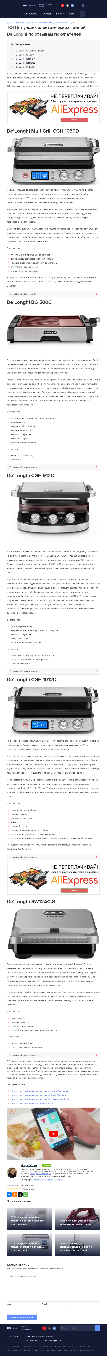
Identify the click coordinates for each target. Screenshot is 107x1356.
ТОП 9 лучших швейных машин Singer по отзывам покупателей (27, 1221)
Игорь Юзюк (29, 1165)
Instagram (58, 1179)
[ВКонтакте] (9, 1194)
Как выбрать (31, 13)
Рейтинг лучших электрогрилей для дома (32, 1103)
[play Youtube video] (53, 1134)
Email (45, 1304)
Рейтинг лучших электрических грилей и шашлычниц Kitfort (40, 1099)
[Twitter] (20, 1194)
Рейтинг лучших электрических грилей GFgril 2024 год (38, 1095)
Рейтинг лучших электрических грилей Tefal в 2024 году (39, 1091)
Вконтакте (38, 1179)
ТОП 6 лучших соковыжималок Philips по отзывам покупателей (75, 1247)
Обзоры (47, 13)
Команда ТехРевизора (40, 1174)
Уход (71, 13)
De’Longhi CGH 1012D (25, 63)
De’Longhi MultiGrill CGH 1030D (30, 51)
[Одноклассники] (14, 1194)
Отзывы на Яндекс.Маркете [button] (24, 294)
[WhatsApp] (25, 1194)
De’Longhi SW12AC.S (25, 67)
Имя (9, 1304)
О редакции (12, 1336)
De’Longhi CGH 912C (25, 59)
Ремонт (60, 13)
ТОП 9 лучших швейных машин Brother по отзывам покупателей (27, 1247)
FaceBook (49, 1179)
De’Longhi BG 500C (25, 55)
